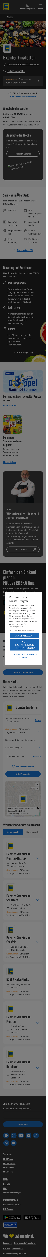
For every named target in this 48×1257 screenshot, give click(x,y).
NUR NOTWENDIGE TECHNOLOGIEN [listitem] (25, 644)
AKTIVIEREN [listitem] (23, 635)
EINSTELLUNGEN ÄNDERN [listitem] (25, 656)
